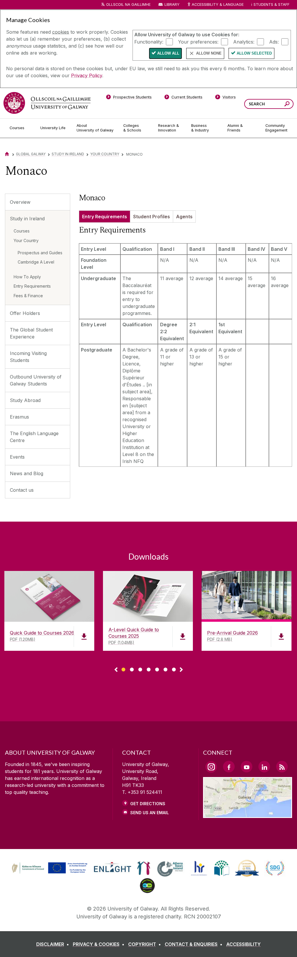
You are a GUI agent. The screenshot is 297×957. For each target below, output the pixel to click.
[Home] (7, 154)
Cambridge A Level (36, 261)
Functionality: (148, 41)
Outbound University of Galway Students (35, 380)
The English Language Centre (34, 436)
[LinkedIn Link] (264, 766)
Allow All (168, 53)
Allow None (209, 53)
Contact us (22, 490)
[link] (48, 868)
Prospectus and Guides (40, 252)
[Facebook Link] (229, 766)
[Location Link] (247, 814)
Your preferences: (198, 41)
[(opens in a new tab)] (50, 873)
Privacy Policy (86, 75)
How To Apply (27, 276)
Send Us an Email (149, 812)
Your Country (104, 154)
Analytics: (243, 41)
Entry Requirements (32, 286)
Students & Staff (271, 4)
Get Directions (147, 803)
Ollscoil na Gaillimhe (128, 4)
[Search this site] (287, 105)
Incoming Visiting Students (28, 356)
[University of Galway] (46, 103)
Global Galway (31, 154)
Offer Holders (25, 313)
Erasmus (19, 417)
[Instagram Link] (211, 767)
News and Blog (26, 473)
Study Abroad (25, 400)
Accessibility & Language (217, 4)
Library (172, 4)
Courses (22, 230)
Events (17, 457)
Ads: (274, 41)
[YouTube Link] (246, 766)
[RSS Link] (282, 766)
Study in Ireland (68, 154)
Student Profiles (151, 216)
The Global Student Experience (31, 333)
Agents (184, 216)
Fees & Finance (28, 295)
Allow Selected (254, 53)
